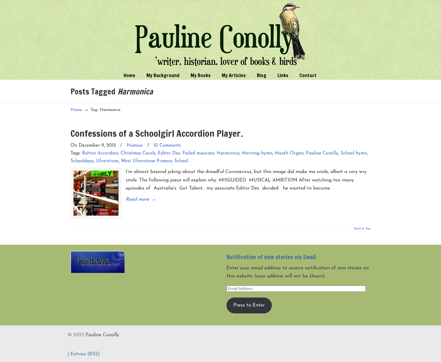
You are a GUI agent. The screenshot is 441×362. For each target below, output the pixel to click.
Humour (135, 145)
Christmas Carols (138, 153)
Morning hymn (257, 153)
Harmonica (228, 153)
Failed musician (198, 153)
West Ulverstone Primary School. (155, 161)
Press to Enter (249, 305)
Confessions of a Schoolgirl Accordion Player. (156, 133)
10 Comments (167, 145)
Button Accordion (100, 153)
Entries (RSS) (85, 354)
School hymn (353, 153)
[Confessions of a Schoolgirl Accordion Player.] (96, 193)
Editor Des (169, 153)
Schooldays (82, 161)
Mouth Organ (289, 153)
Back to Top (362, 228)
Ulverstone (107, 161)
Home (76, 110)
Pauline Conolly (220, 35)
